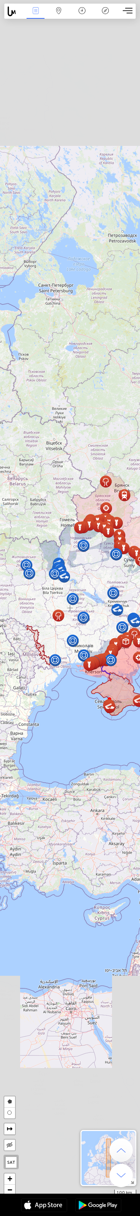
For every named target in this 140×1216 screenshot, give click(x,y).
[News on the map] (14, 11)
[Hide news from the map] (9, 1145)
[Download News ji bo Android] (98, 1205)
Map (58, 15)
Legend (105, 15)
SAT (11, 1162)
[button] (108, 531)
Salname (82, 15)
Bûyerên (35, 15)
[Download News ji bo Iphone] (44, 1205)
